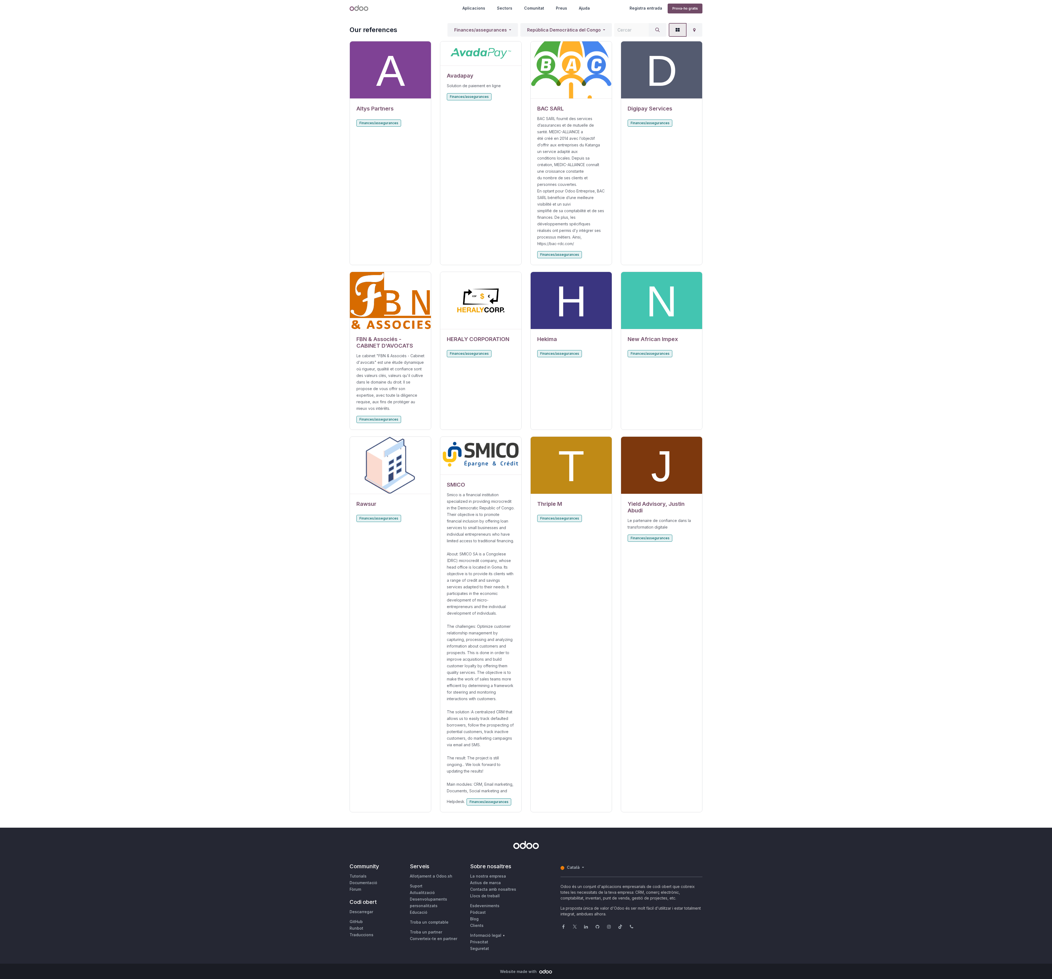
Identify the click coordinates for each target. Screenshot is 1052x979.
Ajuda (584, 8)
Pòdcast (478, 912)
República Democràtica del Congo (564, 30)
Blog (474, 918)
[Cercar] (657, 30)
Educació (418, 912)
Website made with (519, 971)
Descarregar (361, 911)
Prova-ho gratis (685, 8)
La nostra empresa (488, 876)
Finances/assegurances (480, 30)
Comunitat (534, 8)
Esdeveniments (484, 905)
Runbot (356, 928)
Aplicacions (473, 8)
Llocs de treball (485, 895)
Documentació (363, 882)
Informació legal (485, 935)
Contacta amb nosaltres (493, 889)
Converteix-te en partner (433, 938)
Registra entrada (646, 8)
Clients (477, 925)
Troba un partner (426, 932)
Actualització (422, 892)
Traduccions (361, 934)
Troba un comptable (429, 922)
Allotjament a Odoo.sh (431, 876)
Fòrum (355, 889)
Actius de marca (485, 882)
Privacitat (479, 942)
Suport (416, 886)
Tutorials (358, 876)
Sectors (504, 8)
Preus (561, 8)
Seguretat (479, 948)
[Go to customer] (390, 70)
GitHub (356, 921)
